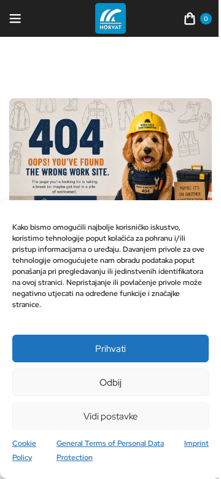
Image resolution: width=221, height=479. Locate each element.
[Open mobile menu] (15, 18)
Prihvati (110, 349)
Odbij (110, 382)
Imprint (196, 443)
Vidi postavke (110, 416)
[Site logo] (110, 17)
